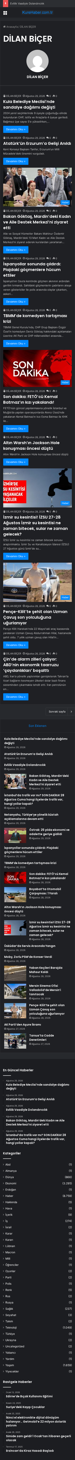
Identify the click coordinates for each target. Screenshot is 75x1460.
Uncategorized (14, 1346)
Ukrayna (10, 1340)
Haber (9, 1195)
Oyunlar (10, 1271)
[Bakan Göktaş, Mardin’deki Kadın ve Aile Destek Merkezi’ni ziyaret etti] (15, 781)
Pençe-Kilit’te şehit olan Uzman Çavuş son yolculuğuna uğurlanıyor (35, 617)
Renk (8, 1290)
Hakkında (11, 1202)
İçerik (8, 1214)
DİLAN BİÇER (37, 76)
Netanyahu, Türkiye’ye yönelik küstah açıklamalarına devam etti (31, 817)
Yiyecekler (12, 1371)
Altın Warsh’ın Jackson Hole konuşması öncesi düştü (31, 445)
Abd (7, 1164)
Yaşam (9, 1365)
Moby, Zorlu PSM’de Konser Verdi (28, 957)
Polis (8, 1283)
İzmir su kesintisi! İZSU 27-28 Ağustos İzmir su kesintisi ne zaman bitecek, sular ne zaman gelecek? (35, 525)
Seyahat (10, 1315)
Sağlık (9, 1308)
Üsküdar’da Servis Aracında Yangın (29, 946)
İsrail (8, 1227)
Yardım (9, 1358)
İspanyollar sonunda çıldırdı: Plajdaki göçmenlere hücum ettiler (32, 269)
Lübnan (10, 1246)
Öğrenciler (12, 1264)
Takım (9, 1321)
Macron (10, 1252)
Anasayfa (12, 26)
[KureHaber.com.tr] (38, 12)
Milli (7, 1258)
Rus (7, 1296)
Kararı (9, 1239)
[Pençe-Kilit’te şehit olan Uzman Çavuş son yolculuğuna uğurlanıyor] (15, 1010)
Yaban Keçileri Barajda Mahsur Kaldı (45, 970)
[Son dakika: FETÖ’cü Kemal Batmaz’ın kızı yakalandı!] (15, 878)
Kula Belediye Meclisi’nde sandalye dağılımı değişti (29, 104)
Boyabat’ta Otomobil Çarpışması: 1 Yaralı (45, 891)
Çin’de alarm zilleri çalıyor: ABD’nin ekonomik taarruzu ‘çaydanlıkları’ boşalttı (31, 664)
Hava (8, 1208)
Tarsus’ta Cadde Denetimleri (41, 1037)
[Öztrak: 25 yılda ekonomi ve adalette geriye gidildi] (15, 835)
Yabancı (10, 1352)
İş (6, 1221)
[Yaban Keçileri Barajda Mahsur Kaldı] (15, 973)
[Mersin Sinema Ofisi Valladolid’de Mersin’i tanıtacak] (15, 991)
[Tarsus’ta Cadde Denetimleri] (15, 1041)
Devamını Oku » (15, 129)
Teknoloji (11, 1327)
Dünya (9, 1177)
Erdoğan (10, 1189)
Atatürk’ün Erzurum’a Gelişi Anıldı (37, 143)
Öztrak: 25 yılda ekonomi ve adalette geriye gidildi (49, 832)
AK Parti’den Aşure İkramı (22, 1025)
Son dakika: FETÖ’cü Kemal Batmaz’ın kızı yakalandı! (30, 399)
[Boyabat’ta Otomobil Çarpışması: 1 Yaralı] (15, 894)
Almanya (11, 1170)
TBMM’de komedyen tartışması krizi (30, 863)
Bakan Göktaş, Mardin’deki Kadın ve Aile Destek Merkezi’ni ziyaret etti (37, 222)
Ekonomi (10, 1183)
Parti (8, 1277)
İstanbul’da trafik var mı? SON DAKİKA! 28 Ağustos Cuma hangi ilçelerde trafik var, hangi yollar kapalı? (34, 799)
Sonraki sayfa (57, 711)
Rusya (9, 1302)
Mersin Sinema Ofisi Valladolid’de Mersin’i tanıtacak (45, 990)
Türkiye (10, 1333)
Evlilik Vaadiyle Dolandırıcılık (27, 3)
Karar (8, 1233)
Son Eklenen (37, 726)
